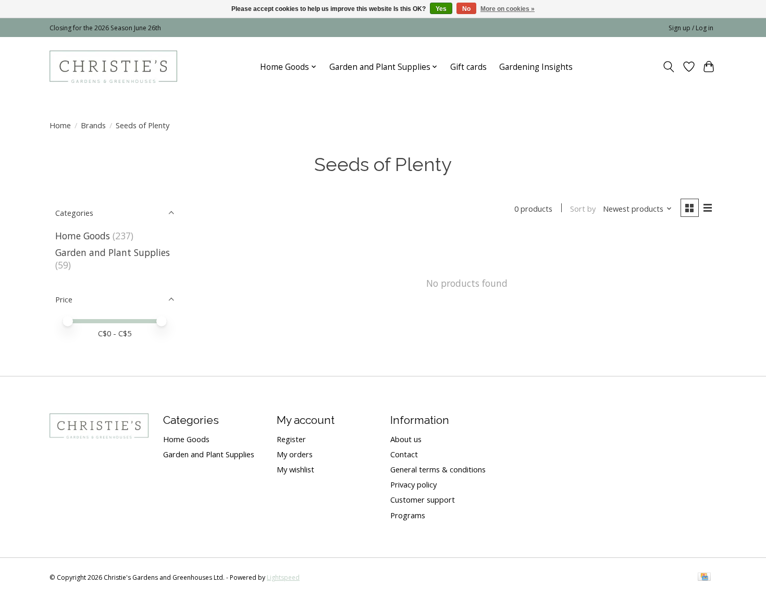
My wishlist (295, 469)
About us (406, 439)
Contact (404, 454)
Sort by (583, 208)
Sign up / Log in (691, 27)
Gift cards (468, 67)
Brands (93, 125)
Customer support (422, 499)
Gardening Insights (536, 67)
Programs (407, 515)
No (466, 9)
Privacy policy (413, 484)
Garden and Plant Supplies (112, 252)
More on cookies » (507, 9)
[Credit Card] (704, 577)
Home (60, 125)
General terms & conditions (438, 469)
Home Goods (82, 235)
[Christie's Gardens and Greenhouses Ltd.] (113, 67)
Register (291, 439)
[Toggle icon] (668, 66)
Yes (441, 9)
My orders (295, 454)
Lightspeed (283, 577)
